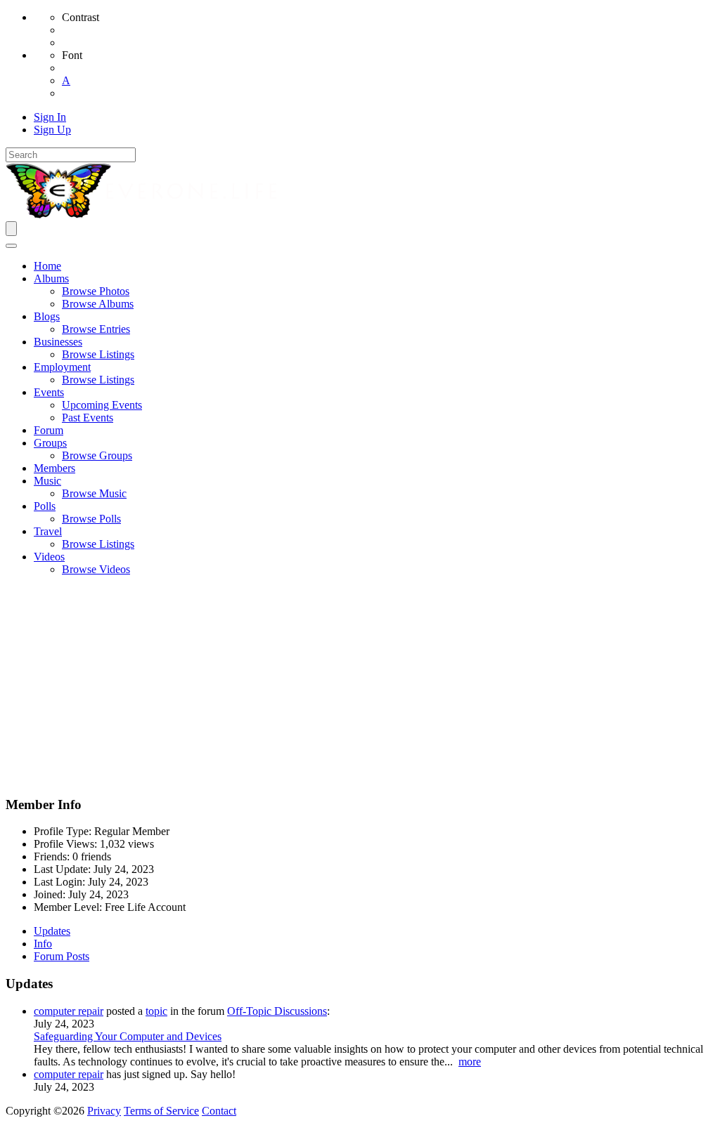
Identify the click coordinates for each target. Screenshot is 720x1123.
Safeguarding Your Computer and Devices (127, 1036)
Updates (52, 931)
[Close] (11, 246)
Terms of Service (161, 1111)
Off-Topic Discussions (277, 1011)
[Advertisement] (360, 685)
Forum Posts (61, 956)
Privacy (104, 1111)
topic (156, 1011)
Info (43, 944)
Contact (219, 1111)
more (469, 1062)
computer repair (68, 1011)
